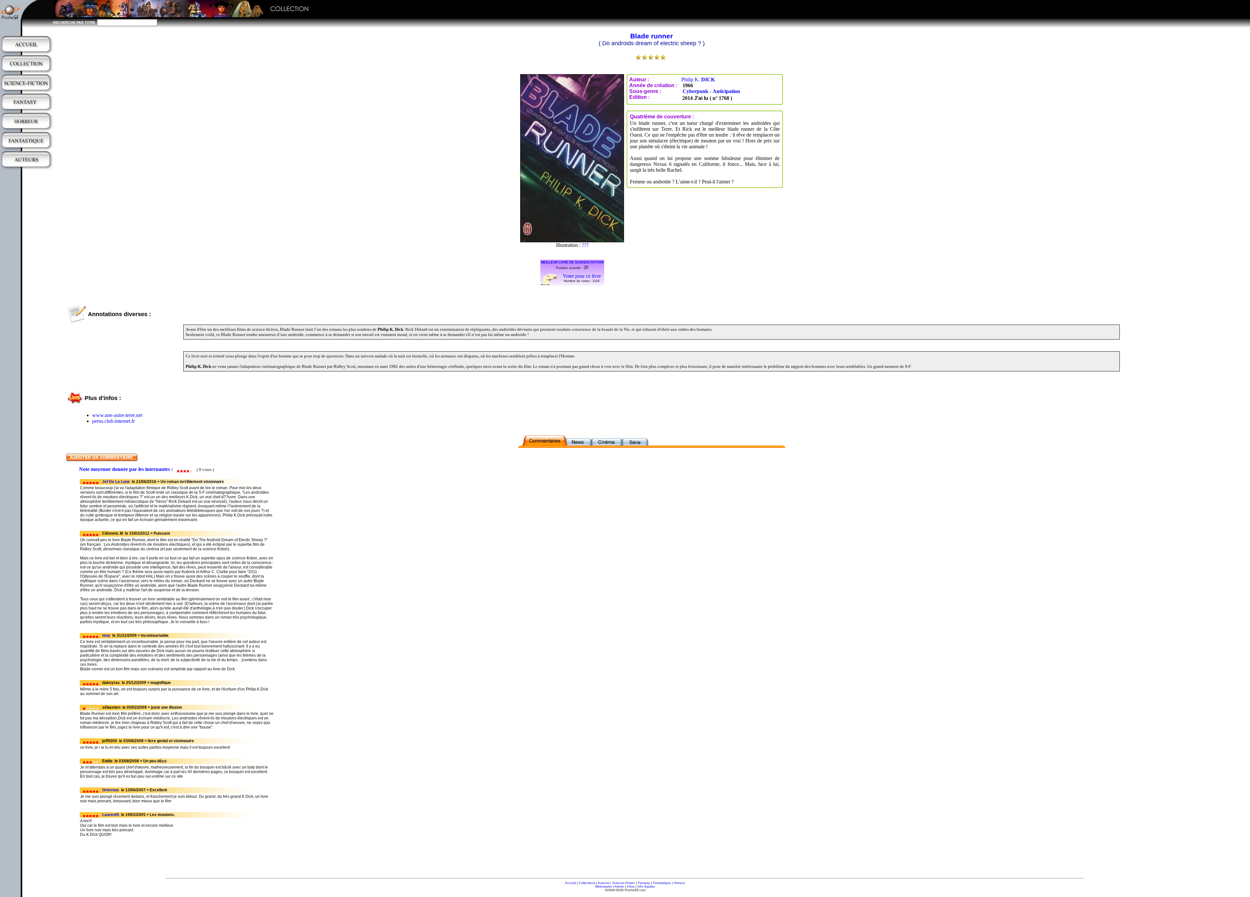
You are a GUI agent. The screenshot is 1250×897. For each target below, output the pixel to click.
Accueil (570, 883)
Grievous (110, 790)
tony (106, 635)
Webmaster (603, 886)
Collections (587, 883)
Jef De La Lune (116, 481)
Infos (630, 886)
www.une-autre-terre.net (117, 415)
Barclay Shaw (585, 245)
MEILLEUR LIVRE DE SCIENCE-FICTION (572, 262)
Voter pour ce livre (582, 276)
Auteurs (603, 883)
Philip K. (698, 79)
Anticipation (726, 91)
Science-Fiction (623, 883)
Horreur (679, 883)
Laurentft (110, 814)
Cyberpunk (695, 91)
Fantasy (644, 883)
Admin (619, 886)
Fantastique (662, 883)
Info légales (646, 886)
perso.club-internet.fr (113, 421)
